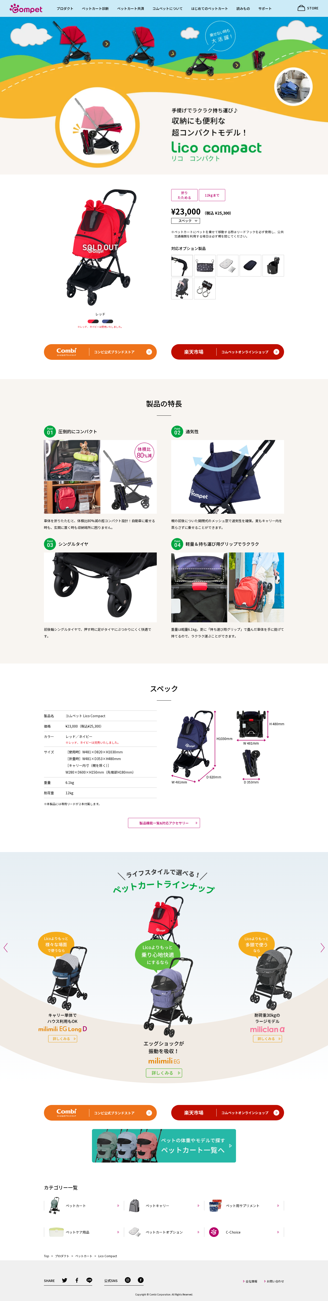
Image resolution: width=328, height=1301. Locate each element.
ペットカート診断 (95, 8)
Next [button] (322, 948)
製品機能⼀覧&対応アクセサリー (164, 823)
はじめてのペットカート (209, 8)
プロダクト (65, 8)
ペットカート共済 (130, 8)
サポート (265, 8)
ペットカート (83, 1256)
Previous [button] (5, 948)
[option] (78, 998)
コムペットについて (167, 8)
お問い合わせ (275, 1281)
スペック (185, 220)
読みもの (243, 8)
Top (46, 1256)
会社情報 (251, 1281)
